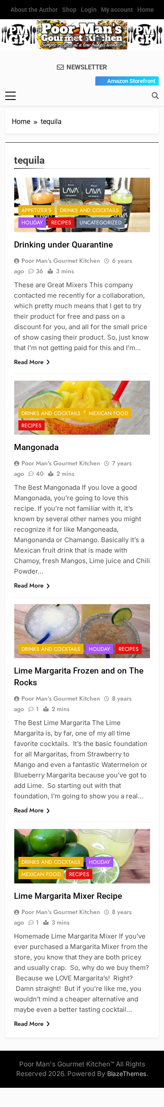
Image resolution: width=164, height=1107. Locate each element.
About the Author (34, 9)
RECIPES (61, 223)
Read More (29, 362)
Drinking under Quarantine (63, 245)
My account (117, 9)
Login (89, 9)
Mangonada (36, 447)
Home (145, 9)
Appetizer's (36, 210)
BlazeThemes (127, 1073)
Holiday (32, 223)
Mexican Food (108, 413)
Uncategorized (101, 223)
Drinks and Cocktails (89, 210)
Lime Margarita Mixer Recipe (68, 896)
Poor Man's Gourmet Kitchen (60, 260)
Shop (69, 9)
